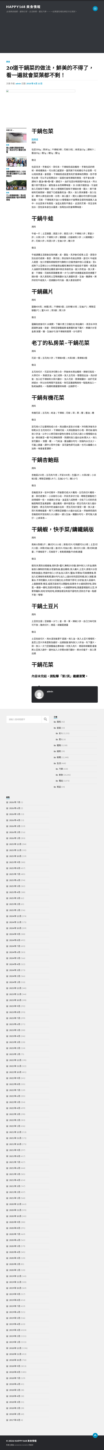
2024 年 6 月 (14, 952)
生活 (59, 763)
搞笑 (59, 751)
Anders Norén (21, 1445)
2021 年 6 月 (14, 1168)
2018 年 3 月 (14, 1402)
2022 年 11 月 (15, 1066)
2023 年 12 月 (15, 988)
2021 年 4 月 (14, 1180)
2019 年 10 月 (15, 1288)
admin (18, 83)
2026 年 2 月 (14, 832)
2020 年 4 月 (14, 1252)
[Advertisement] (52, 35)
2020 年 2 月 (14, 1264)
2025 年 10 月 (15, 856)
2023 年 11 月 (15, 994)
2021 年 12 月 (15, 1132)
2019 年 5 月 (14, 1318)
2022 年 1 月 (14, 1126)
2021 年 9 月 (14, 1150)
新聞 (59, 757)
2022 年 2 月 (14, 1120)
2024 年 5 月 (14, 958)
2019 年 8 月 (14, 1300)
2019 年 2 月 (14, 1336)
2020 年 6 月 (14, 1240)
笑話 (59, 787)
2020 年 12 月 (15, 1204)
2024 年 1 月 (14, 982)
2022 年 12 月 (15, 1060)
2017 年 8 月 (14, 1420)
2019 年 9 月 (14, 1294)
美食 (8, 62)
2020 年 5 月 (14, 1246)
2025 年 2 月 (14, 904)
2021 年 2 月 (14, 1192)
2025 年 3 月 (14, 898)
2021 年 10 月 (15, 1144)
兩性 (59, 722)
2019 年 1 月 (14, 1342)
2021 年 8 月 (14, 1156)
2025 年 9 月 (14, 862)
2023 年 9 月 (14, 1006)
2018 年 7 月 (14, 1378)
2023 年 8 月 (14, 1012)
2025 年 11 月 (15, 850)
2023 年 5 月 (14, 1030)
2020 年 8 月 (14, 1228)
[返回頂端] (95, 1435)
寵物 (59, 745)
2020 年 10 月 (15, 1216)
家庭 (59, 728)
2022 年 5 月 (14, 1102)
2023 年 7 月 (14, 1018)
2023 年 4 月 (14, 1036)
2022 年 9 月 (14, 1078)
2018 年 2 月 (14, 1408)
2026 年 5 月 (14, 814)
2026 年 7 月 (14, 802)
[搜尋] (45, 719)
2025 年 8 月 (14, 868)
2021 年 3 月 (14, 1186)
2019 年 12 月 (15, 1276)
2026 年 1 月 (14, 838)
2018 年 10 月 (15, 1360)
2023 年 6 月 (14, 1024)
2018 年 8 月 (14, 1372)
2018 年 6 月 (14, 1384)
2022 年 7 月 (14, 1090)
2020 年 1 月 (14, 1270)
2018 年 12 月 (15, 1348)
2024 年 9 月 (14, 934)
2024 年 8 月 (14, 940)
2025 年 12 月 (15, 844)
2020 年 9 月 (14, 1222)
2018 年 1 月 (14, 1414)
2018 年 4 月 (14, 1396)
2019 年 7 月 (14, 1306)
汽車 (61, 769)
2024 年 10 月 (15, 928)
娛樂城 (35, 139)
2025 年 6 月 (14, 880)
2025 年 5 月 (14, 886)
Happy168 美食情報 (23, 7)
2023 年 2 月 (14, 1048)
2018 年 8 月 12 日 (34, 83)
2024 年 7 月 (14, 946)
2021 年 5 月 (14, 1174)
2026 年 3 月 (14, 826)
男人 (61, 739)
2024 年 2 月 (14, 976)
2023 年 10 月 (15, 1000)
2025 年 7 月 (14, 874)
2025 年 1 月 (14, 910)
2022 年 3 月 (14, 1114)
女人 (61, 733)
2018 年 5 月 (14, 1390)
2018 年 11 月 (15, 1354)
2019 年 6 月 (14, 1312)
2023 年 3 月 (14, 1042)
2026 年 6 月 (14, 808)
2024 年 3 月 (14, 970)
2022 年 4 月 (14, 1108)
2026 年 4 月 (14, 820)
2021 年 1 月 (14, 1198)
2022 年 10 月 (15, 1072)
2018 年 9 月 (14, 1366)
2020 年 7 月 (14, 1234)
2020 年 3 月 (14, 1258)
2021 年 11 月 (15, 1138)
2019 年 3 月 (14, 1330)
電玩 (61, 780)
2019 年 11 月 (15, 1282)
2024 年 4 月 (14, 964)
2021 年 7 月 (14, 1162)
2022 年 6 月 (14, 1096)
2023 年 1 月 (14, 1054)
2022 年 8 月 (14, 1084)
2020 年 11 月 (15, 1210)
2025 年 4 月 (14, 892)
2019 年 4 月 (14, 1324)
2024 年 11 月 (15, 922)
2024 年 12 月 (15, 916)
